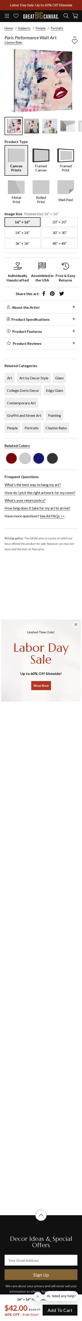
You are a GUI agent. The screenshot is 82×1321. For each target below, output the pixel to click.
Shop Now (41, 685)
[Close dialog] (76, 624)
